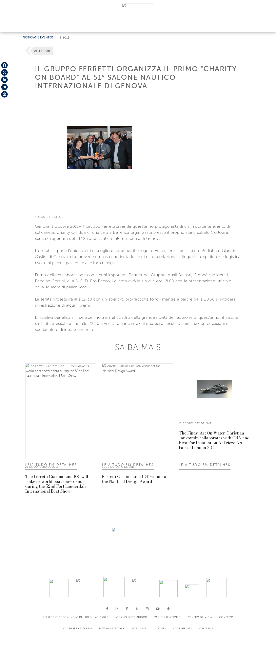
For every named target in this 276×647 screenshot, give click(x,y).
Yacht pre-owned (167, 617)
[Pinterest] (4, 94)
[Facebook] (4, 65)
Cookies (160, 628)
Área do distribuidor (131, 617)
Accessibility (182, 628)
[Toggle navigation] (268, 25)
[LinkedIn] (4, 79)
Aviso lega (139, 628)
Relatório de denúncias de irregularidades (75, 617)
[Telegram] (4, 87)
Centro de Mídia (200, 617)
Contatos (226, 617)
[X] (4, 72)
